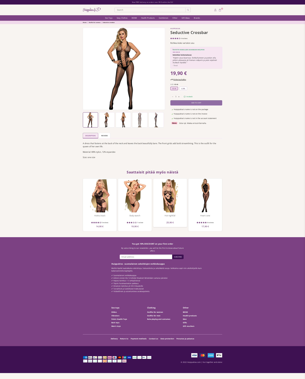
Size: (174, 84)
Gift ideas (186, 18)
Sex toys (109, 18)
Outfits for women (95, 22)
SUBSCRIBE (178, 257)
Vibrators (115, 316)
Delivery (114, 339)
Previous (85, 68)
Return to (124, 339)
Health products (148, 18)
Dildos (114, 312)
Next (162, 68)
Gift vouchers (188, 326)
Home (84, 22)
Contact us (153, 339)
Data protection (167, 339)
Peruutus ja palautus (185, 339)
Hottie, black (99, 215)
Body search (135, 215)
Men (185, 319)
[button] (175, 38)
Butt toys (115, 322)
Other (174, 18)
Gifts (185, 322)
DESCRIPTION (90, 136)
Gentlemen (163, 18)
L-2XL (183, 88)
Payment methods (139, 339)
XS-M (174, 88)
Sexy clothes (122, 18)
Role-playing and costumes (158, 319)
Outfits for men (153, 316)
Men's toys (116, 326)
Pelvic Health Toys (119, 319)
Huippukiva (175, 29)
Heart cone (205, 215)
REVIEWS (104, 136)
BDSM (134, 18)
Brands (197, 18)
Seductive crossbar (109, 22)
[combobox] (150, 10)
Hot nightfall (170, 215)
